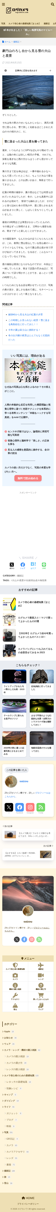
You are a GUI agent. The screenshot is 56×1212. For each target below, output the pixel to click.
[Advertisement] (39, 10)
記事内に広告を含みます (26, 70)
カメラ (11, 1145)
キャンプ (10, 1094)
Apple (9, 1031)
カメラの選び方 (16, 1063)
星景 (22, 580)
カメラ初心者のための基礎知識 (21, 1075)
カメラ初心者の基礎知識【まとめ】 (24, 23)
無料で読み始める (28, 478)
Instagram (30, 813)
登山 (8, 1183)
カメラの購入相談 (17, 1056)
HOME (29, 1198)
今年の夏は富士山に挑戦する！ (24, 330)
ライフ (9, 1107)
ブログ (11, 1120)
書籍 (10, 1164)
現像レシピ (13, 1088)
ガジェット (13, 1113)
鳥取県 (43, 580)
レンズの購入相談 (17, 1069)
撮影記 (47, 23)
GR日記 (12, 1139)
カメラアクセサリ (17, 1151)
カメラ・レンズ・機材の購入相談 (22, 1050)
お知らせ (10, 1038)
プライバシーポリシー (28, 1204)
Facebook (19, 813)
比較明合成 (32, 580)
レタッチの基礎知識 (18, 1082)
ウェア (9, 1044)
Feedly (40, 813)
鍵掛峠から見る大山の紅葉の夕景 (25, 314)
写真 (3, 23)
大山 (14, 580)
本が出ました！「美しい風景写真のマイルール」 (29, 32)
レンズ (11, 1158)
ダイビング (11, 1101)
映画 (10, 1126)
